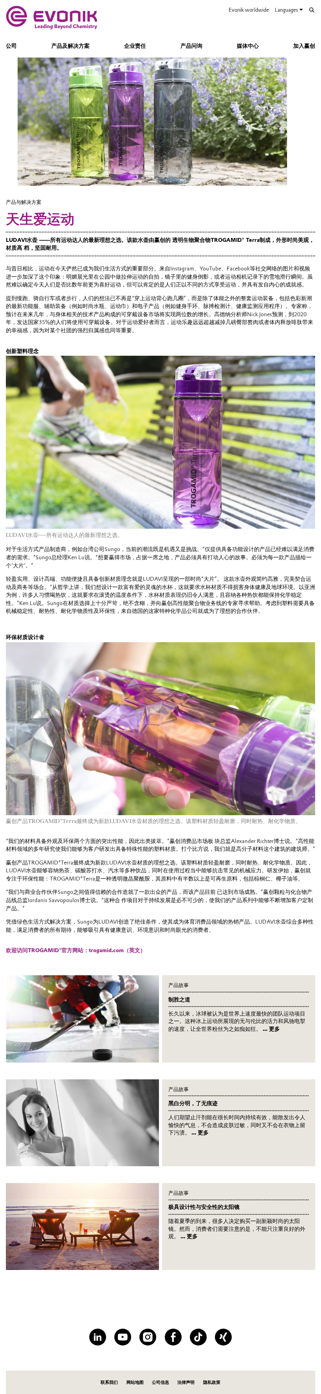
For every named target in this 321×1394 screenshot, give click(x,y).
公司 (11, 46)
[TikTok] (198, 1337)
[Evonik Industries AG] (51, 17)
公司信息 (160, 1382)
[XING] (223, 1337)
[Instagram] (147, 1337)
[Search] (311, 10)
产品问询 (191, 46)
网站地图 (135, 1382)
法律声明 (186, 1382)
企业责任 (135, 46)
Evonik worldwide (249, 10)
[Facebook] (173, 1337)
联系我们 (109, 1382)
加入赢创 (304, 46)
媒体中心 (248, 46)
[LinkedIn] (97, 1337)
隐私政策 (211, 1382)
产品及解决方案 (70, 46)
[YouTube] (122, 1337)
